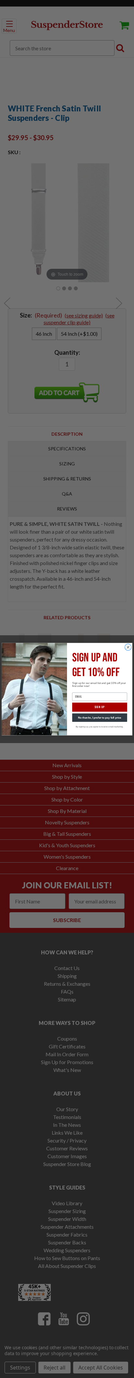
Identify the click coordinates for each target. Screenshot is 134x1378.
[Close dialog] (128, 647)
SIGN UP (100, 707)
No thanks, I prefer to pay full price (99, 717)
